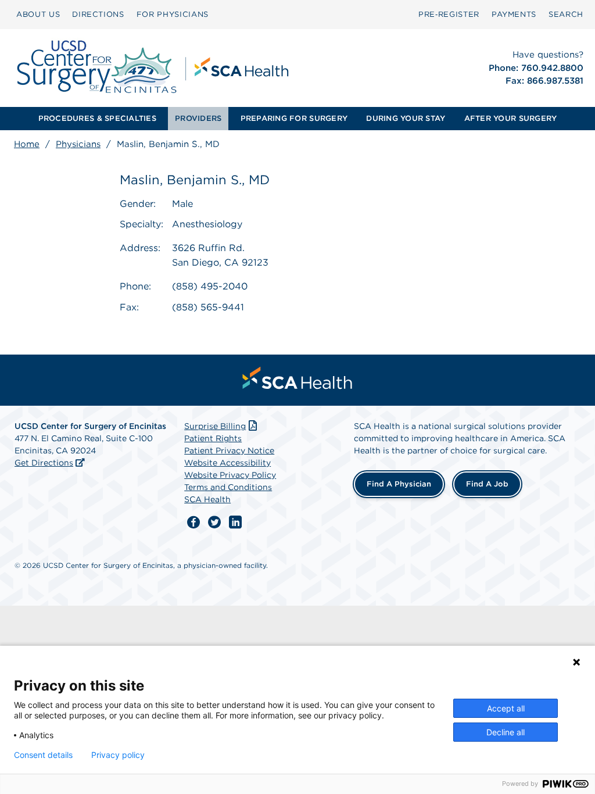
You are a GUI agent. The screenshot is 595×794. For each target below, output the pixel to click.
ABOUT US (38, 14)
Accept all (506, 708)
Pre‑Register (448, 14)
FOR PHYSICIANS (173, 14)
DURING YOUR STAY (405, 118)
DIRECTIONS (98, 14)
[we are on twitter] (214, 522)
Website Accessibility (227, 462)
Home (27, 144)
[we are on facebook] (193, 522)
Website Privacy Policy (230, 475)
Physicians (78, 144)
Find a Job (487, 484)
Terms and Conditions (228, 487)
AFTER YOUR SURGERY (510, 118)
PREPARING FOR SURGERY (294, 118)
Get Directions (44, 462)
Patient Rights (213, 438)
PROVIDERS (198, 118)
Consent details (43, 755)
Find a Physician (399, 484)
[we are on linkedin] (235, 522)
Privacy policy (118, 755)
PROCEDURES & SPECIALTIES (97, 118)
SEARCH (566, 14)
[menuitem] (38, 14)
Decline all (505, 732)
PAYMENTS (514, 14)
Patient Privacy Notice (229, 450)
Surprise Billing (215, 426)
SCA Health (207, 499)
